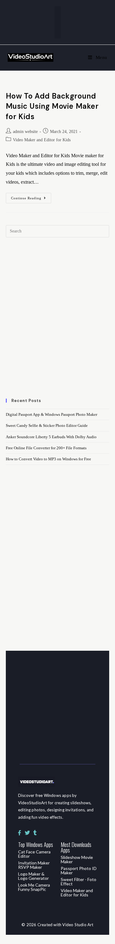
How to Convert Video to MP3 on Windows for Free (48, 459)
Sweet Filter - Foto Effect (78, 881)
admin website (25, 131)
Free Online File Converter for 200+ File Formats (46, 448)
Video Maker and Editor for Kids (42, 140)
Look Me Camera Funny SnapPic (34, 887)
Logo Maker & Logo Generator (33, 876)
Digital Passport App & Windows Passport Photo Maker (51, 414)
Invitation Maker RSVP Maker (34, 865)
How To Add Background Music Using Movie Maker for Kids (52, 106)
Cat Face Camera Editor (34, 854)
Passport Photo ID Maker (79, 870)
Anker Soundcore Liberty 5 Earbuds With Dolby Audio (51, 437)
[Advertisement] (57, 321)
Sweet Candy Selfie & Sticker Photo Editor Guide (47, 425)
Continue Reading (31, 196)
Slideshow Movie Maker (77, 859)
